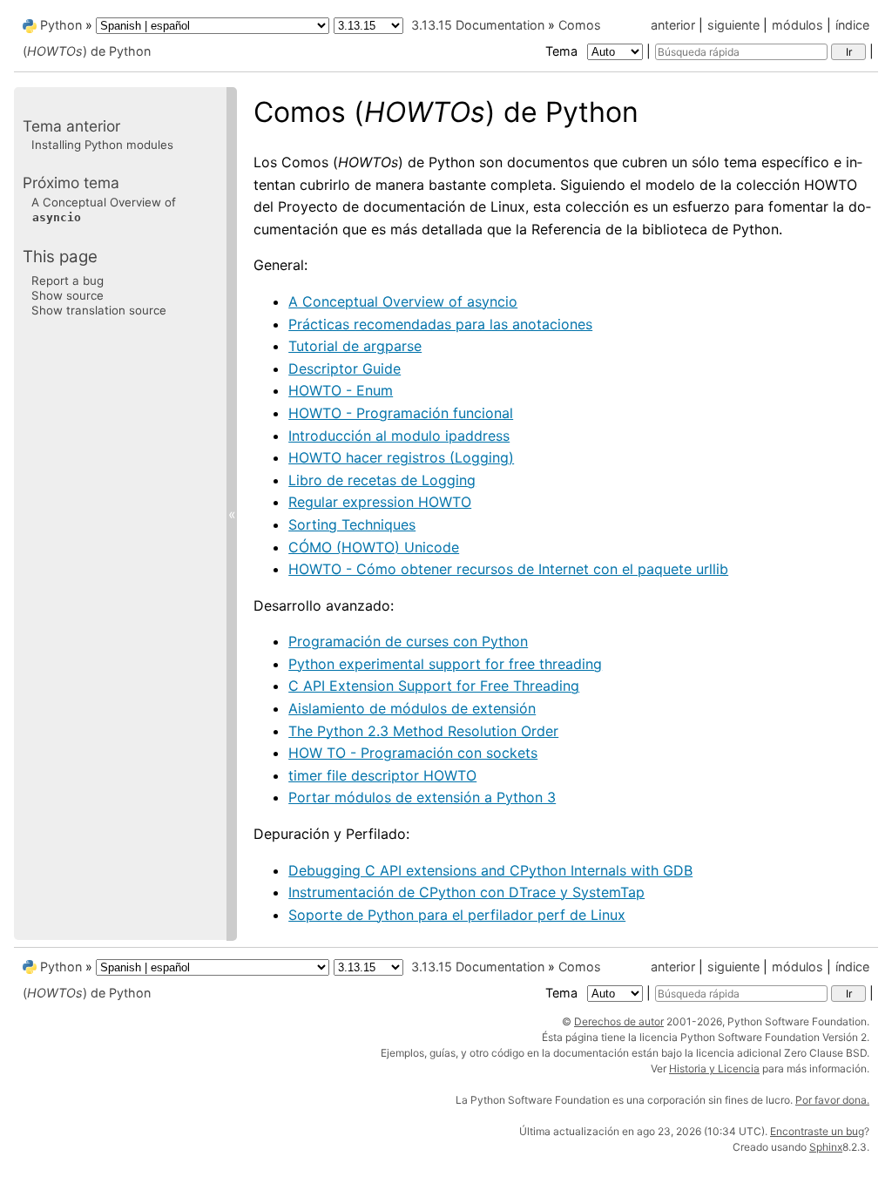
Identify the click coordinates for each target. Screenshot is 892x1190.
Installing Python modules (102, 145)
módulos (797, 24)
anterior (673, 24)
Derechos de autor (619, 1021)
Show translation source (98, 310)
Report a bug (67, 280)
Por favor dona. (832, 1099)
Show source (67, 295)
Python (61, 24)
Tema (563, 51)
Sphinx (825, 1146)
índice (852, 24)
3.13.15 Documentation (477, 24)
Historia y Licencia (714, 1068)
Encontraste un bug (817, 1131)
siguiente (733, 24)
